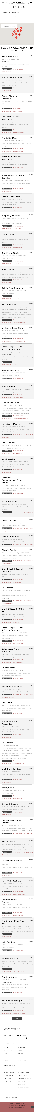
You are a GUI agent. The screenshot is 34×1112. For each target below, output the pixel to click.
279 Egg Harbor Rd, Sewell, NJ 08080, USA (14, 122)
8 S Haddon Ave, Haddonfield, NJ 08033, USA (15, 255)
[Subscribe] (26, 1038)
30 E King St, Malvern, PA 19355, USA (12, 825)
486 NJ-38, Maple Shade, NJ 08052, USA (13, 373)
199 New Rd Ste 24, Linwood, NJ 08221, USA (14, 633)
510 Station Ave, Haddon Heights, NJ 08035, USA (15, 218)
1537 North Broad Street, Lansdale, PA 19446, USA (16, 926)
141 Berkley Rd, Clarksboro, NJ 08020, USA (14, 290)
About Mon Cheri (23, 1072)
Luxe (8, 223)
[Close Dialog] (1, 1107)
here (17, 1110)
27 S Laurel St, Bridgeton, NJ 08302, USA (13, 485)
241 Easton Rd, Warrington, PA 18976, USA (13, 905)
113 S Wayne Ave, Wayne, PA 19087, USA (13, 689)
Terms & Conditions (24, 1078)
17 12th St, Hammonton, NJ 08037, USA (12, 199)
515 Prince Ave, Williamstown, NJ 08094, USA (14, 80)
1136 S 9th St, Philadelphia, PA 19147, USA (13, 426)
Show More (17, 1018)
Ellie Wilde (20, 64)
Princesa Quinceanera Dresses (17, 83)
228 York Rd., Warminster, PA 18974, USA (13, 790)
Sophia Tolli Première (16, 223)
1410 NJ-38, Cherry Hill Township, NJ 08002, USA (15, 352)
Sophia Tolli (26, 221)
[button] (18, 31)
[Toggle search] (28, 3)
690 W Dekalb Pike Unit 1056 (10, 745)
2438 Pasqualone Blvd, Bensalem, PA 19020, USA (15, 654)
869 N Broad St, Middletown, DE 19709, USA (14, 945)
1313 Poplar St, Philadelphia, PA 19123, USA (14, 504)
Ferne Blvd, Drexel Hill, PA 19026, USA (12, 539)
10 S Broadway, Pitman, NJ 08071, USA (12, 162)
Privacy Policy (22, 1075)
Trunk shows (8, 1069)
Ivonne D (26, 64)
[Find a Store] (7, 3)
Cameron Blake (12, 64)
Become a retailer (9, 1075)
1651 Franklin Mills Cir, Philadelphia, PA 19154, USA (16, 590)
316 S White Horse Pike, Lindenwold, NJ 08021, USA (16, 180)
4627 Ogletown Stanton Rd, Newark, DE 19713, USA (16, 806)
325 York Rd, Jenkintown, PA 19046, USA (13, 614)
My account (7, 1081)
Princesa (21, 1054)
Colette (20, 1050)
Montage (4, 66)
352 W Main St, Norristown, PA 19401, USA (13, 771)
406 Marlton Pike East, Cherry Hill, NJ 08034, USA (16, 307)
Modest (6, 1057)
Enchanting (7, 1060)
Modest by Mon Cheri (14, 413)
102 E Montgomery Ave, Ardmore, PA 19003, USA (15, 574)
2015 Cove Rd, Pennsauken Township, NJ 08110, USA (16, 445)
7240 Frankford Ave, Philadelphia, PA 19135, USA (15, 523)
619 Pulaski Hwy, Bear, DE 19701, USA (12, 726)
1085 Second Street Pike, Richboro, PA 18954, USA (16, 844)
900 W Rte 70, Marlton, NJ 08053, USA (12, 237)
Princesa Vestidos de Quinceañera (16, 317)
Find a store (8, 1078)
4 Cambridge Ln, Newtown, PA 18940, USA (13, 883)
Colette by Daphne (23, 309)
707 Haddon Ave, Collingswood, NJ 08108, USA (15, 330)
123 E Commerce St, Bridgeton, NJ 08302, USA (15, 461)
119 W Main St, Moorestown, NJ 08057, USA (14, 405)
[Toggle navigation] (3, 3)
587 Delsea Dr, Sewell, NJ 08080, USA (12, 140)
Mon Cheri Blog (23, 1069)
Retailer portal (9, 1072)
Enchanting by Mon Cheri (12, 312)
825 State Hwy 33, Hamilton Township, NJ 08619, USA (17, 961)
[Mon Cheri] (12, 1029)
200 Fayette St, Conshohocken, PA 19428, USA (15, 670)
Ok (32, 1107)
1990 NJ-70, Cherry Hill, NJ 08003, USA (12, 272)
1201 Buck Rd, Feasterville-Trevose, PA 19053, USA (16, 705)
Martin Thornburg (28, 143)
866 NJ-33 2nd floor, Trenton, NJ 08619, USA (14, 980)
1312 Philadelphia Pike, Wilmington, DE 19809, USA (16, 553)
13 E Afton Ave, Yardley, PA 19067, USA (12, 59)
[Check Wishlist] (31, 3)
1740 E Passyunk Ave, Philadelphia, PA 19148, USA (16, 389)
